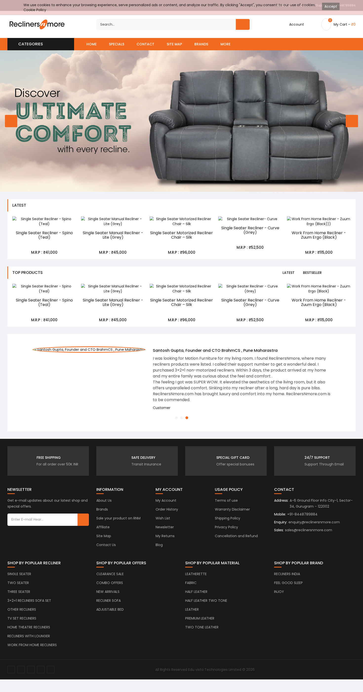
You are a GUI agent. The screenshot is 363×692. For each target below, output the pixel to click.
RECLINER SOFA (108, 600)
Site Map (174, 44)
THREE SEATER (18, 591)
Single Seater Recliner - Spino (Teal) (44, 235)
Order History (167, 509)
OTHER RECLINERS (21, 609)
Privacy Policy (226, 527)
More (225, 44)
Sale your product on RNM (118, 518)
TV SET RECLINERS (21, 618)
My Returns (165, 535)
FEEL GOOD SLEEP (288, 582)
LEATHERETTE (196, 573)
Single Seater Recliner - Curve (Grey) (250, 230)
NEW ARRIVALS (108, 591)
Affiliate (103, 527)
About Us (104, 500)
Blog (159, 544)
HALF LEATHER (196, 591)
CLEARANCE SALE (110, 573)
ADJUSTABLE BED (110, 609)
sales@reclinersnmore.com (308, 530)
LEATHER (192, 609)
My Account (166, 500)
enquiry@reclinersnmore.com (314, 522)
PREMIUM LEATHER (199, 618)
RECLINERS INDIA (287, 573)
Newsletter (165, 527)
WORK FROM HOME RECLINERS (32, 644)
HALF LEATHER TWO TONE (206, 600)
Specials (116, 44)
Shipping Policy (227, 518)
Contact (145, 44)
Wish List (163, 518)
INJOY (279, 591)
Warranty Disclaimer (232, 509)
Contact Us (106, 544)
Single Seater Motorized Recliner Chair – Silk (181, 235)
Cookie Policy (34, 9)
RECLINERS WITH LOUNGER (28, 636)
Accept (330, 6)
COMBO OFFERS (109, 582)
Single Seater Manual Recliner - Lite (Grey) (113, 235)
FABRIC (191, 582)
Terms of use (226, 500)
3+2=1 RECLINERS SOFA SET (29, 600)
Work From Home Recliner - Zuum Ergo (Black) (319, 235)
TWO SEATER (18, 582)
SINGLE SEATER (19, 573)
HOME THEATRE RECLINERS (28, 627)
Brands (201, 44)
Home (91, 44)
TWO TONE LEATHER (202, 627)
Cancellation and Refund (236, 535)
